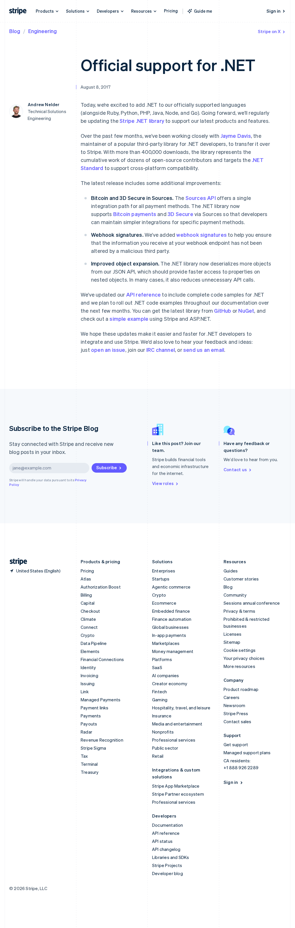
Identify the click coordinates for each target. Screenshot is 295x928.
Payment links (95, 708)
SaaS (157, 667)
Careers (231, 697)
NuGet (246, 310)
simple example (128, 318)
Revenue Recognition (102, 740)
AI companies (165, 675)
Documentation (167, 825)
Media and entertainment (177, 724)
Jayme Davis (236, 135)
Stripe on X (269, 31)
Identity (88, 667)
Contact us (235, 469)
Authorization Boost (101, 587)
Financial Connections (102, 659)
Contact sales (237, 721)
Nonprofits (163, 732)
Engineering (42, 31)
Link (85, 691)
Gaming (159, 699)
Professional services (173, 740)
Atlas (86, 579)
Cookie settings (240, 650)
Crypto (87, 635)
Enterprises (163, 571)
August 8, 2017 (96, 87)
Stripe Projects (167, 865)
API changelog (166, 849)
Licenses (233, 634)
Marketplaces (165, 643)
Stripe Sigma (93, 748)
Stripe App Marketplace (175, 786)
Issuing (87, 683)
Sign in (273, 11)
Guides (231, 571)
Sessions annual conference (252, 603)
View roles (163, 483)
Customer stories (241, 579)
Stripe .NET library (142, 120)
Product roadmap (241, 689)
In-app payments (169, 635)
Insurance (161, 716)
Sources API (201, 197)
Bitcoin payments (134, 214)
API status (162, 841)
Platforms (162, 659)
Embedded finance (171, 611)
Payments (91, 716)
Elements (90, 651)
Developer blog (167, 873)
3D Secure (180, 214)
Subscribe (106, 467)
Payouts (89, 724)
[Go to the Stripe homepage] (16, 561)
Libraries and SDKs (170, 857)
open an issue (108, 349)
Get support (236, 744)
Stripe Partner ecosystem (178, 794)
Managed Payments (100, 699)
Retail (157, 756)
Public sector (165, 748)
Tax (84, 756)
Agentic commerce (171, 587)
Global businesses (170, 627)
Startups (161, 579)
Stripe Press (236, 713)
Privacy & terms (239, 611)
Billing (86, 595)
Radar (86, 732)
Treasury (90, 772)
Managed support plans (247, 752)
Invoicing (89, 675)
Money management (172, 651)
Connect (89, 627)
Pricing (171, 10)
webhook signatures (201, 234)
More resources (239, 666)
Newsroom (234, 705)
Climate (88, 619)
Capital (87, 603)
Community (235, 595)
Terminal (89, 764)
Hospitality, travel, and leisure (181, 708)
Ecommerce (164, 603)
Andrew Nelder (44, 104)
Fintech (159, 691)
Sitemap (232, 642)
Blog (14, 31)
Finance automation (172, 619)
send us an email (203, 349)
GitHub (222, 310)
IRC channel (160, 349)
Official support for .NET (168, 64)
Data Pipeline (94, 643)
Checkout (90, 611)
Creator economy (169, 683)
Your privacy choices (244, 658)
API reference (143, 294)
